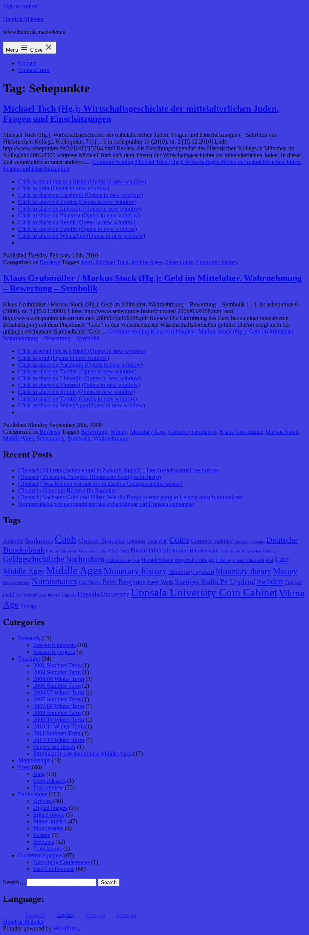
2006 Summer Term (57, 686)
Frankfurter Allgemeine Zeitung (248, 551)
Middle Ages (147, 262)
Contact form (33, 70)
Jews (87, 262)
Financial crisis (150, 550)
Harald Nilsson (157, 560)
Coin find (157, 541)
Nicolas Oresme (16, 583)
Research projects (54, 652)
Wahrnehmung (110, 438)
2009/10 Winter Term (58, 719)
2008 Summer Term (57, 713)
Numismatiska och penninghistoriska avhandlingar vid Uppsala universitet (106, 504)
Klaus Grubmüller (241, 431)
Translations (47, 848)
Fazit (124, 551)
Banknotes (39, 540)
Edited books (48, 814)
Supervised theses (54, 747)
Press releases (49, 780)
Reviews (50, 262)
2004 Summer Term (57, 672)
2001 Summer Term (57, 665)
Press (24, 767)
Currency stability (212, 541)
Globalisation (118, 560)
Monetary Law (147, 431)
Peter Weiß (160, 582)
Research (29, 638)
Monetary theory (243, 571)
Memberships (34, 760)
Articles (42, 801)
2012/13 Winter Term (58, 740)
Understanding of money (38, 595)
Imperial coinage (194, 560)
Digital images (50, 808)
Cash (65, 539)
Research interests (54, 645)
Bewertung (94, 431)
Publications (32, 794)
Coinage (136, 541)
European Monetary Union (83, 551)
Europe (52, 551)
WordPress (66, 928)
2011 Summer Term (56, 733)
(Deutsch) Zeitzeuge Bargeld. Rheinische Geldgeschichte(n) (89, 477)
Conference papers (40, 855)
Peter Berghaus (123, 582)
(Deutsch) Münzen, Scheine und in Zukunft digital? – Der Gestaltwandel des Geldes (118, 470)
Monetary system (191, 571)
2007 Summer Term (57, 699)
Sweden (270, 581)
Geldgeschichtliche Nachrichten (54, 559)
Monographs (48, 828)
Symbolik (78, 438)
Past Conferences (53, 869)
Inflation (223, 560)
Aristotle (13, 540)
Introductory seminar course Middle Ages (82, 753)
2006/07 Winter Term (58, 692)
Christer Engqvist (101, 540)
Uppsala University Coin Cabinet (204, 592)
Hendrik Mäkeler (23, 19)
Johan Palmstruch (248, 560)
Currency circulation (192, 431)
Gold (136, 561)
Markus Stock (281, 431)
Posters (41, 835)
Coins (179, 540)
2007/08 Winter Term (58, 706)
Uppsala (68, 594)
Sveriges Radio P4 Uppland (214, 582)
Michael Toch (112, 262)
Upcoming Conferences (61, 862)
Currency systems (249, 541)
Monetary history (135, 571)
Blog (39, 774)
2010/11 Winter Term (58, 726)
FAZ (114, 551)
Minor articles (49, 821)
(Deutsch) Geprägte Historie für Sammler (67, 490)
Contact (27, 63)
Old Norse (90, 582)
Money (118, 431)
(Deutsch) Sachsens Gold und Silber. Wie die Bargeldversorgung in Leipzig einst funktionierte (130, 497)
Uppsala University (103, 594)
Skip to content (21, 6)
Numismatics (54, 581)
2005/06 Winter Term (58, 679)
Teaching (29, 658)
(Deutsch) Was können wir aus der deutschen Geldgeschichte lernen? (100, 484)
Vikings (28, 606)
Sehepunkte (179, 262)
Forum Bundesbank (196, 551)
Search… (14, 882)
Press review (48, 787)
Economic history (217, 262)
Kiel (269, 560)
